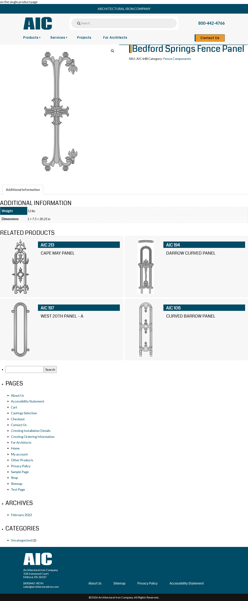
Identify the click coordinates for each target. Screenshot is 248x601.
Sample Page (20, 472)
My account (19, 454)
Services (57, 37)
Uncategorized (21, 540)
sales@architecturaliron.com (41, 586)
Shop (14, 478)
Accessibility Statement (27, 401)
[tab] (22, 189)
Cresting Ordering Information (32, 437)
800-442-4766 (211, 23)
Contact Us (210, 38)
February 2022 (21, 515)
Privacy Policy (21, 466)
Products (30, 37)
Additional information (23, 190)
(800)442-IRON (33, 583)
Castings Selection (24, 413)
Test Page (18, 489)
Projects (84, 37)
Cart (14, 407)
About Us (17, 395)
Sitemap (16, 484)
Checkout (18, 419)
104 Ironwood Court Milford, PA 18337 (36, 575)
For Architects (115, 37)
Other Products (22, 460)
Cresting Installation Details (30, 431)
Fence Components (177, 59)
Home (15, 448)
